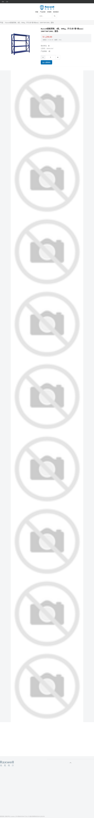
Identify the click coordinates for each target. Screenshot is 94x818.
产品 (1, 22)
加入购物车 (46, 62)
